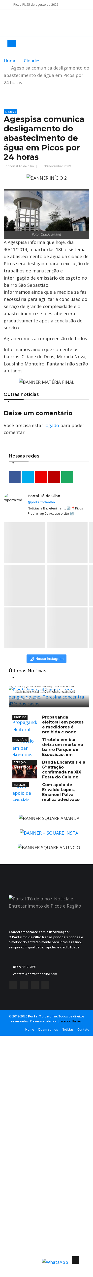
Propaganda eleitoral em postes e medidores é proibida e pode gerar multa (48, 727)
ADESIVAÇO (21, 785)
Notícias (68, 1029)
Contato (83, 1029)
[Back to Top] (75, 1260)
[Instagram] (24, 986)
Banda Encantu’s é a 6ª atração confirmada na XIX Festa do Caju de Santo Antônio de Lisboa (48, 772)
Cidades (32, 61)
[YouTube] (35, 986)
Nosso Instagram (49, 658)
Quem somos (48, 1029)
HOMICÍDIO (20, 740)
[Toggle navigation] (11, 43)
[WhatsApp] (45, 986)
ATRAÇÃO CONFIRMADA (22, 763)
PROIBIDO (20, 717)
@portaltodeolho (41, 502)
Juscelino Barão (69, 1021)
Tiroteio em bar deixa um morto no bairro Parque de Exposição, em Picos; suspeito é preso (47, 749)
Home (10, 61)
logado (51, 425)
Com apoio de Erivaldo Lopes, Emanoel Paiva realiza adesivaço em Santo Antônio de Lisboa (46, 794)
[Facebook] (13, 986)
